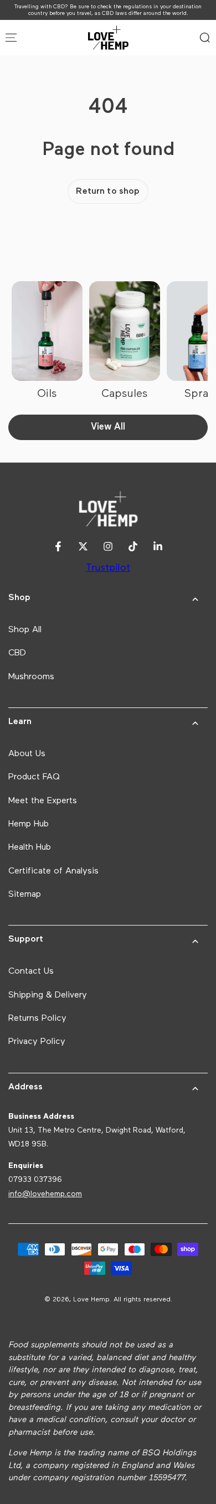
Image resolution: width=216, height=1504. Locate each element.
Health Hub (29, 847)
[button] (205, 37)
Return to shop (108, 191)
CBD (17, 653)
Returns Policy (37, 1018)
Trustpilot (108, 568)
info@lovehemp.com (45, 1194)
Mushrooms (31, 677)
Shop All (25, 630)
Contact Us (31, 971)
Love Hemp (91, 1299)
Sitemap (24, 894)
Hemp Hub (28, 824)
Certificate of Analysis (53, 871)
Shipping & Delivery (47, 995)
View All (108, 427)
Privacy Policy (36, 1041)
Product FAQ (34, 777)
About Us (26, 754)
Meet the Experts (42, 801)
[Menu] (11, 37)
